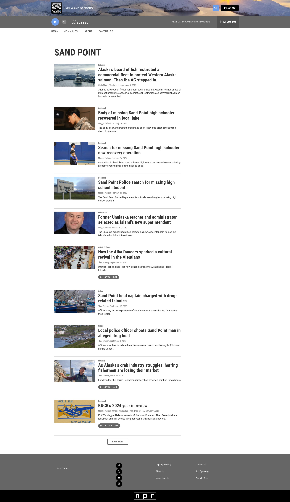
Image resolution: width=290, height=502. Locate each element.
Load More (117, 441)
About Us (160, 471)
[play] (55, 22)
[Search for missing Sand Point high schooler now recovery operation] (74, 153)
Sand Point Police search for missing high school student (136, 185)
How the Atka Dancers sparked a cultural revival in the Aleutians (135, 254)
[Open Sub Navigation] (60, 31)
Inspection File (162, 478)
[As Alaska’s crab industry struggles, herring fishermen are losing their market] (74, 371)
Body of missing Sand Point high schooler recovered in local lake (136, 115)
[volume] (64, 22)
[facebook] (119, 466)
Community (71, 31)
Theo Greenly (103, 262)
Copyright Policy (163, 465)
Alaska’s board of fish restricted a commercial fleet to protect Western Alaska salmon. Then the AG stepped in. (137, 75)
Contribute (106, 31)
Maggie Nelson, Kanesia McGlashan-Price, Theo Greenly (121, 411)
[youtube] (119, 478)
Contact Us (201, 465)
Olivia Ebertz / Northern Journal (111, 85)
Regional (102, 108)
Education (102, 212)
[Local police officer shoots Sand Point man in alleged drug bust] (74, 336)
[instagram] (119, 484)
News (54, 31)
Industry (101, 65)
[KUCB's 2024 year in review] (74, 411)
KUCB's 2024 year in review (122, 405)
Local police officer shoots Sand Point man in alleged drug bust (139, 333)
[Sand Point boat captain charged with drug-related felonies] (74, 301)
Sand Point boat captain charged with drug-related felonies (137, 298)
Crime (100, 291)
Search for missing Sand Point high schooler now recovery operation (138, 150)
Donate (231, 8)
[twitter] (119, 472)
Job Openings (202, 471)
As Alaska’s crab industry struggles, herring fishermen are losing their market (138, 368)
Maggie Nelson (104, 123)
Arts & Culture (104, 247)
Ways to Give (202, 478)
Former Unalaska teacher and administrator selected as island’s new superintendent (137, 219)
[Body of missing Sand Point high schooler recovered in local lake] (74, 118)
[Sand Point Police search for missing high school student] (74, 188)
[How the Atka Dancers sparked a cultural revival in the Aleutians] (74, 257)
